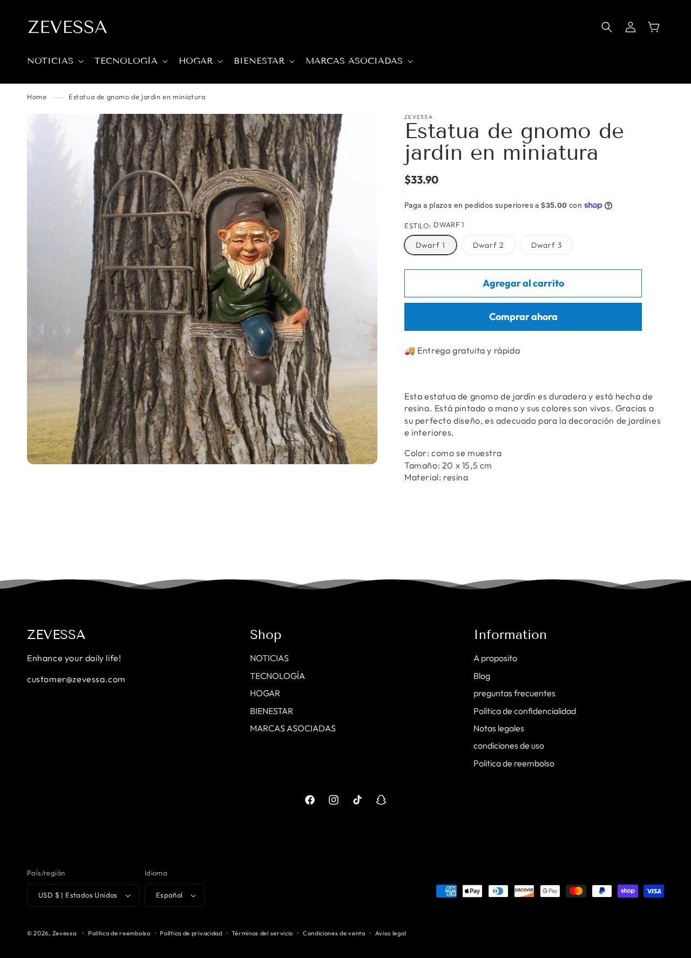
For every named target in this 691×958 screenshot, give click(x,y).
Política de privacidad (191, 933)
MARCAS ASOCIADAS (293, 728)
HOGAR (265, 693)
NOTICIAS (269, 658)
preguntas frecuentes (514, 693)
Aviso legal (391, 933)
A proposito (495, 658)
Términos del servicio (262, 933)
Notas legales (498, 728)
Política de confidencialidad (524, 710)
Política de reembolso (119, 933)
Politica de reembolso (513, 763)
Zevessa (64, 933)
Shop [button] (266, 634)
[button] (54, 61)
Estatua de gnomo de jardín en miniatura (137, 96)
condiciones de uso (508, 745)
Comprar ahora (523, 316)
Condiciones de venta (334, 933)
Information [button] (510, 634)
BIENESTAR (271, 710)
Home (36, 96)
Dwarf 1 (430, 245)
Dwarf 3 (546, 245)
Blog (481, 675)
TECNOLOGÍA (277, 675)
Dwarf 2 (488, 245)
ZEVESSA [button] (56, 634)
